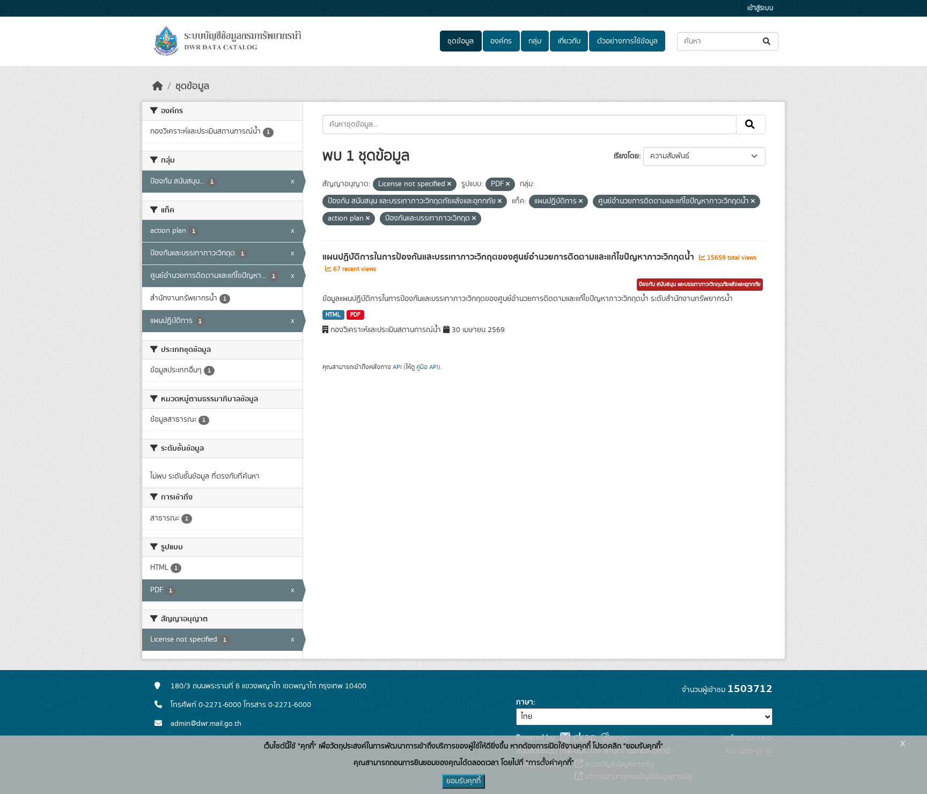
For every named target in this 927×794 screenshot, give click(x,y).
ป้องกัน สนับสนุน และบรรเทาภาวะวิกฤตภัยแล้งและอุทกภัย (700, 284)
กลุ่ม (534, 41)
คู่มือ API (427, 367)
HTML (333, 315)
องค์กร (501, 41)
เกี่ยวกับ (569, 41)
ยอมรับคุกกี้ (463, 781)
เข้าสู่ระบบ (760, 8)
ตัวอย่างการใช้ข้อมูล (627, 41)
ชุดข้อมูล (460, 41)
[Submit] (767, 41)
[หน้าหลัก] (157, 86)
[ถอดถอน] (449, 184)
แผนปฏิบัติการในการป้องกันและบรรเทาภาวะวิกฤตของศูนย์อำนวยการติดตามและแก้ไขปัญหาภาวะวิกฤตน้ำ (509, 257)
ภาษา (524, 702)
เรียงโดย (626, 156)
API (397, 367)
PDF (355, 315)
